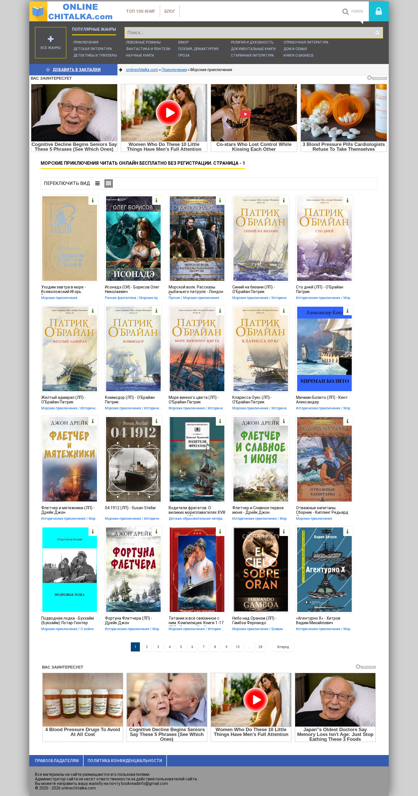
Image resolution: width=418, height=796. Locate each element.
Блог (169, 11)
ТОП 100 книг (141, 11)
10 (238, 647)
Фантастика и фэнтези (148, 49)
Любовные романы (143, 42)
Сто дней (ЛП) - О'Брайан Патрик (319, 289)
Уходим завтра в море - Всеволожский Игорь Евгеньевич (63, 290)
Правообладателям (57, 760)
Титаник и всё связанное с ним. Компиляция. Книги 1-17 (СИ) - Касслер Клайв (196, 621)
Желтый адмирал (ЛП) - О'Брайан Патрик (63, 399)
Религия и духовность (252, 42)
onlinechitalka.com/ (72, 11)
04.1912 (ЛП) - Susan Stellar (130, 508)
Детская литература (92, 49)
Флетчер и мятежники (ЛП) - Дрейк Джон (68, 510)
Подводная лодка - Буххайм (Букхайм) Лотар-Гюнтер (67, 620)
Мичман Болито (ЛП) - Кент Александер (322, 399)
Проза (184, 55)
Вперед (283, 647)
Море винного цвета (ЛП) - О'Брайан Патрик (194, 399)
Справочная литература (306, 42)
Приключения (85, 42)
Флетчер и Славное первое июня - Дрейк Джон (258, 510)
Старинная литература (252, 55)
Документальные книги (253, 49)
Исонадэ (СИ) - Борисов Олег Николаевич (132, 289)
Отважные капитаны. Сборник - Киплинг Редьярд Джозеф (322, 511)
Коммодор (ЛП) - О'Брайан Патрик (130, 399)
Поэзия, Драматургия (198, 49)
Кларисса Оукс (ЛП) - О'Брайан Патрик (252, 399)
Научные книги (140, 55)
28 (260, 647)
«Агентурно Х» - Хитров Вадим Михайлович (318, 620)
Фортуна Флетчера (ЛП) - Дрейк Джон (128, 620)
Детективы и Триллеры (95, 55)
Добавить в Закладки (77, 69)
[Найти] (377, 32)
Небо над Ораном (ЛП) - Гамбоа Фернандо (254, 620)
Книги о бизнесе (299, 55)
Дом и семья (295, 49)
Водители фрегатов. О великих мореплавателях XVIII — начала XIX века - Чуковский (197, 511)
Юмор (183, 42)
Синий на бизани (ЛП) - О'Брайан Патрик (253, 289)
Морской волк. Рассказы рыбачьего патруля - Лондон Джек (196, 290)
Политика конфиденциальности (125, 760)
